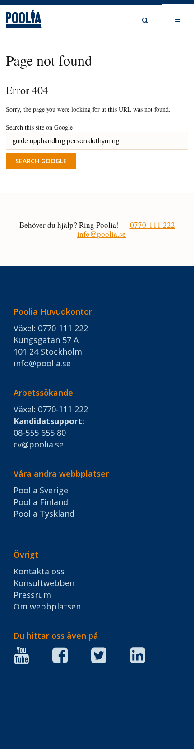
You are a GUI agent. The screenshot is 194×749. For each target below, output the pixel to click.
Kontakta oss (39, 571)
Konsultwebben (44, 583)
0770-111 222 (152, 225)
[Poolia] (33, 21)
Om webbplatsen (47, 606)
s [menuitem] (140, 20)
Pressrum (32, 594)
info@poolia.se (101, 234)
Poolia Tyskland (44, 513)
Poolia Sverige (41, 490)
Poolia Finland (41, 501)
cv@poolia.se (39, 444)
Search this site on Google (39, 127)
